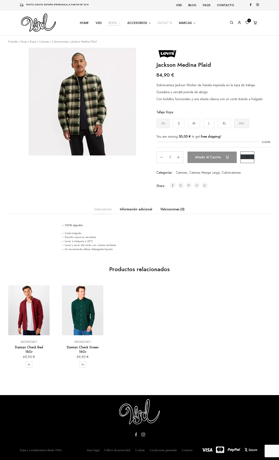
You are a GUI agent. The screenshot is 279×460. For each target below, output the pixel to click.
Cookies (140, 450)
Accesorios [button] (137, 23)
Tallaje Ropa (164, 112)
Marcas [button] (185, 23)
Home (84, 23)
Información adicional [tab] (136, 209)
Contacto (225, 5)
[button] (163, 123)
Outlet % (164, 23)
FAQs (206, 5)
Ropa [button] (113, 23)
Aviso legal (93, 450)
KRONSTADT (29, 342)
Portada (13, 42)
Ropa (33, 42)
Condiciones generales (163, 450)
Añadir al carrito (208, 157)
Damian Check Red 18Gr (29, 349)
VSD (99, 23)
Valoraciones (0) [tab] (172, 209)
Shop (24, 42)
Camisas (44, 42)
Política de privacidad (117, 450)
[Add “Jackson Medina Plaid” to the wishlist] (247, 156)
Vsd (179, 5)
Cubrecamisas (60, 42)
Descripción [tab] (103, 209)
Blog (192, 5)
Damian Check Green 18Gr (83, 349)
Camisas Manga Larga (204, 172)
